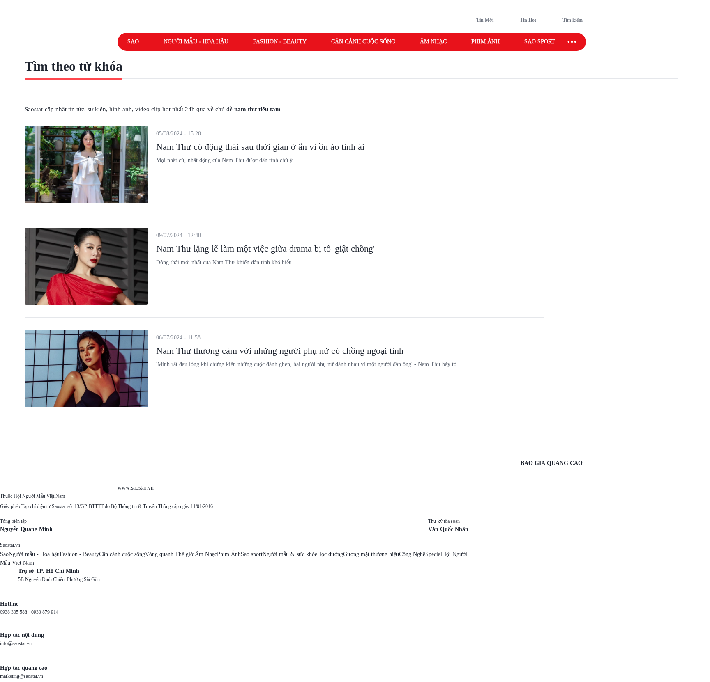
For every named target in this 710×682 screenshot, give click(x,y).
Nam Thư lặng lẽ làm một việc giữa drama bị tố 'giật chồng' (265, 248)
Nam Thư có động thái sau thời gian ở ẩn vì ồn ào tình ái (260, 147)
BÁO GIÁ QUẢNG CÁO (552, 463)
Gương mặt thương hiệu (371, 554)
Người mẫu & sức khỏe (290, 554)
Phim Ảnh (229, 554)
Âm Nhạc (206, 554)
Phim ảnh (485, 42)
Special (433, 554)
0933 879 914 (44, 612)
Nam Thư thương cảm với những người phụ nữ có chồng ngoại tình (279, 351)
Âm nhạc (433, 42)
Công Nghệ (412, 554)
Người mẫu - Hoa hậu (196, 42)
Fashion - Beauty (280, 42)
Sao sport (539, 42)
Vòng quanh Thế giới (170, 554)
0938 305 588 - (15, 612)
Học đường (330, 554)
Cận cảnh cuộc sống (363, 42)
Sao (133, 42)
